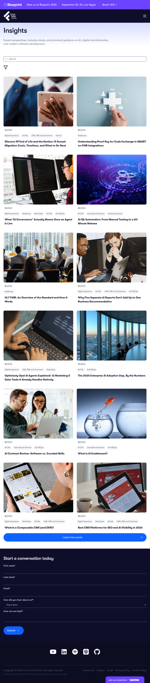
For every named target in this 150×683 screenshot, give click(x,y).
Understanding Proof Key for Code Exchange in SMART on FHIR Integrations (112, 143)
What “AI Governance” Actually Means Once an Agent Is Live (38, 221)
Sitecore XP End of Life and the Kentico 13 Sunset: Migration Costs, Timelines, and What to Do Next (35, 143)
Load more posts (72, 537)
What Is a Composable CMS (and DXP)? (29, 527)
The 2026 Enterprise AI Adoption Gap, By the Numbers (111, 375)
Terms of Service (57, 674)
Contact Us (88, 670)
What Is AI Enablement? (93, 453)
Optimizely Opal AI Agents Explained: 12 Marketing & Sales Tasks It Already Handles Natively (37, 377)
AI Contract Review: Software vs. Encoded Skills (34, 453)
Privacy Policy (43, 674)
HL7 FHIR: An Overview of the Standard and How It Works (36, 299)
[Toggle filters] (6, 67)
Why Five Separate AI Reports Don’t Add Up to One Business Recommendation (109, 299)
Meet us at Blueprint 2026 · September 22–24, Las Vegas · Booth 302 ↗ (72, 4)
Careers (101, 670)
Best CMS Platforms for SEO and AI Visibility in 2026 (110, 527)
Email (110, 670)
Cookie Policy (139, 670)
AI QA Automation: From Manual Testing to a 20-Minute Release (108, 221)
